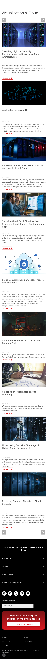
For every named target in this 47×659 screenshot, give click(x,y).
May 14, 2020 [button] (5, 291)
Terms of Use (29, 641)
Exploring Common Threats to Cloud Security (21, 502)
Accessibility (6, 641)
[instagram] (22, 593)
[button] (18, 606)
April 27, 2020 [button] (6, 403)
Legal (26, 637)
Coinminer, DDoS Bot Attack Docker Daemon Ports (21, 342)
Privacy (4, 637)
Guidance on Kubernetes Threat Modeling (19, 393)
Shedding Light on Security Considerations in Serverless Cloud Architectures (20, 54)
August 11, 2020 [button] (6, 63)
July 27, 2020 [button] (5, 121)
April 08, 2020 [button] (6, 513)
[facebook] (10, 593)
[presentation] (24, 35)
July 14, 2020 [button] (5, 177)
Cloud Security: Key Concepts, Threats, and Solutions (23, 281)
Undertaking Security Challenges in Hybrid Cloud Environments (21, 446)
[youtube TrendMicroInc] (28, 593)
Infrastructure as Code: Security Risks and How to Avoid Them (22, 166)
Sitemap (5, 645)
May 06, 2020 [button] (5, 352)
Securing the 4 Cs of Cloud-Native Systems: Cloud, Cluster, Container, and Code (23, 224)
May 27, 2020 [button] (5, 233)
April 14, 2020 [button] (6, 457)
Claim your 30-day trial (20, 623)
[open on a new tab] (16, 593)
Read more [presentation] (6, 77)
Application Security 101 (15, 110)
